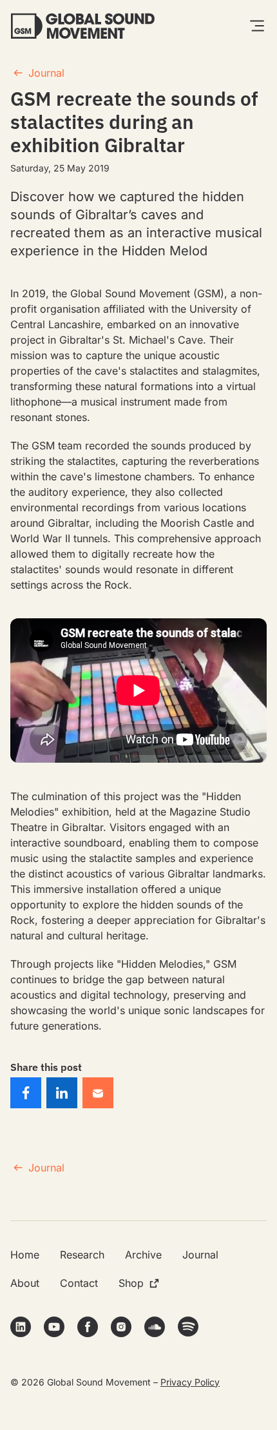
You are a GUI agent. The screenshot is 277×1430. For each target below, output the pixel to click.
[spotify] (188, 1327)
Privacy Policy (190, 1381)
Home (24, 1254)
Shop (131, 1283)
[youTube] (54, 1327)
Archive (143, 1254)
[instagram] (121, 1327)
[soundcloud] (154, 1327)
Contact (79, 1283)
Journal (46, 72)
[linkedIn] (20, 1327)
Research (82, 1254)
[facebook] (87, 1327)
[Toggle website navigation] (257, 25)
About (24, 1283)
